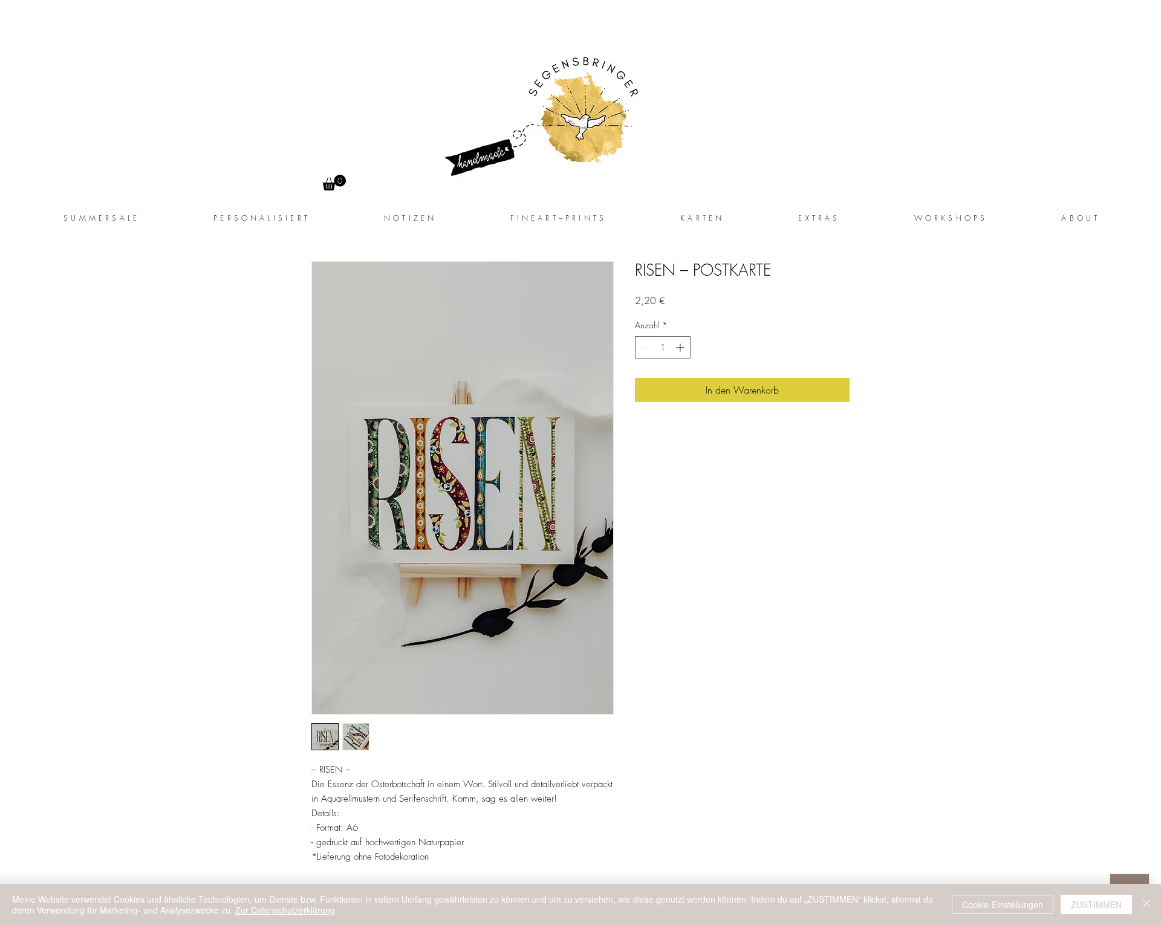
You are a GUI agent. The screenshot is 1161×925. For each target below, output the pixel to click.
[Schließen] (1146, 904)
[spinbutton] (663, 347)
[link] (334, 182)
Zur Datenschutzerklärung (285, 910)
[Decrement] (644, 347)
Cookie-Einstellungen (1002, 904)
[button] (818, 218)
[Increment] (681, 347)
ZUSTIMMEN (1096, 904)
